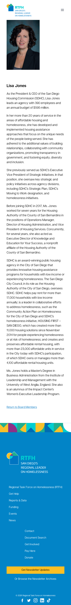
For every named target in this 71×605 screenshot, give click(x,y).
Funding (13, 507)
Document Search (35, 538)
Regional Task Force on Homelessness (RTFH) (35, 487)
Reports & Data (18, 500)
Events (13, 514)
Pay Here (30, 551)
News (12, 520)
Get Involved (32, 544)
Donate (29, 557)
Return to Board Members (22, 407)
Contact (29, 531)
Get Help (14, 494)
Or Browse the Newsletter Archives (35, 579)
